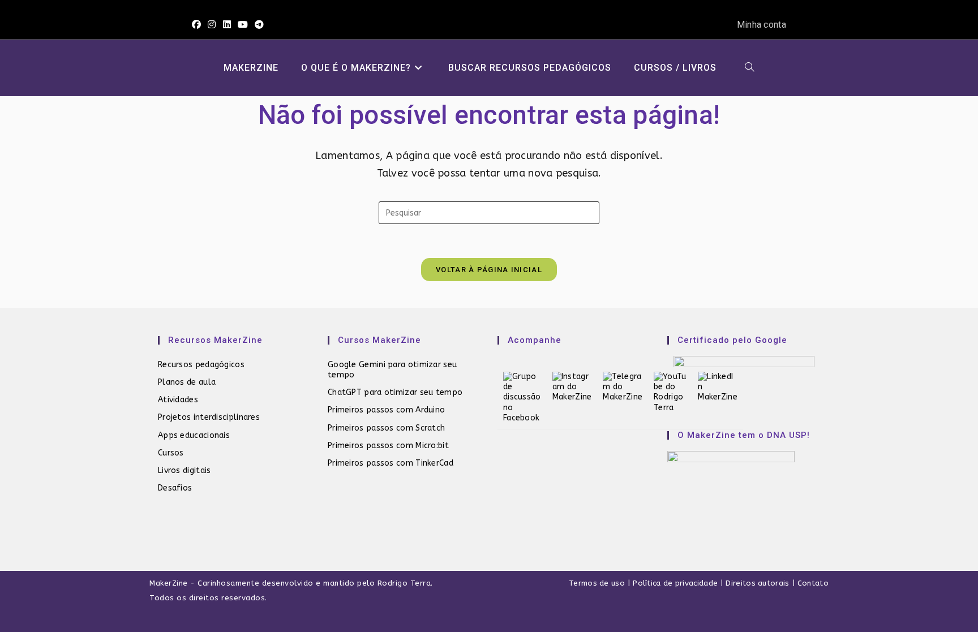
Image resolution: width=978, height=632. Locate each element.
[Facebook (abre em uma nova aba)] (198, 25)
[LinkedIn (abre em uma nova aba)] (227, 25)
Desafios (175, 488)
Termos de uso (597, 583)
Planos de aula (187, 382)
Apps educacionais (194, 435)
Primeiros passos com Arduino (386, 410)
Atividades (178, 400)
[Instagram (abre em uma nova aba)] (211, 25)
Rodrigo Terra (404, 583)
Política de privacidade (675, 583)
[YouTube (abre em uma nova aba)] (242, 25)
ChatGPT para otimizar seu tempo (395, 392)
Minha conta (761, 24)
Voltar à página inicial (489, 269)
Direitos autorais (757, 583)
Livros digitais (184, 470)
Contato (813, 583)
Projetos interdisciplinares (209, 417)
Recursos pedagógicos (201, 364)
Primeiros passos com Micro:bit (388, 445)
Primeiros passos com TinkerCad (390, 463)
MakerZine (168, 583)
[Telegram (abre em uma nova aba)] (259, 25)
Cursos (171, 453)
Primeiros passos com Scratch (386, 428)
